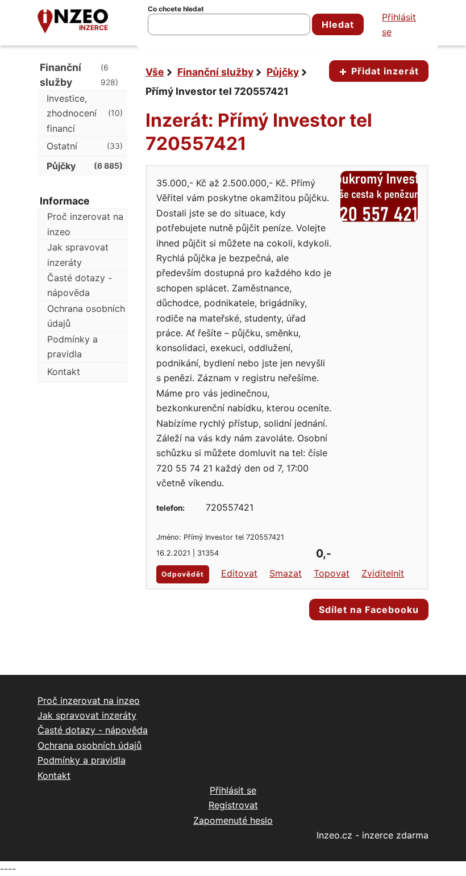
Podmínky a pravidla (72, 346)
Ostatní (85, 146)
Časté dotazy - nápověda (79, 285)
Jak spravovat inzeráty (78, 254)
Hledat (338, 24)
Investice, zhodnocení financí (85, 113)
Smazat (285, 573)
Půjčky (283, 72)
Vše (154, 72)
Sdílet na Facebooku (369, 609)
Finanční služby (215, 72)
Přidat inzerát (383, 71)
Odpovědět (182, 574)
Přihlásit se (399, 24)
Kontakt (63, 371)
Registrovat (233, 805)
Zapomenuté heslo (233, 820)
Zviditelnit (382, 573)
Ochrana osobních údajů (86, 316)
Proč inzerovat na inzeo (85, 224)
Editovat (239, 573)
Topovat (331, 573)
